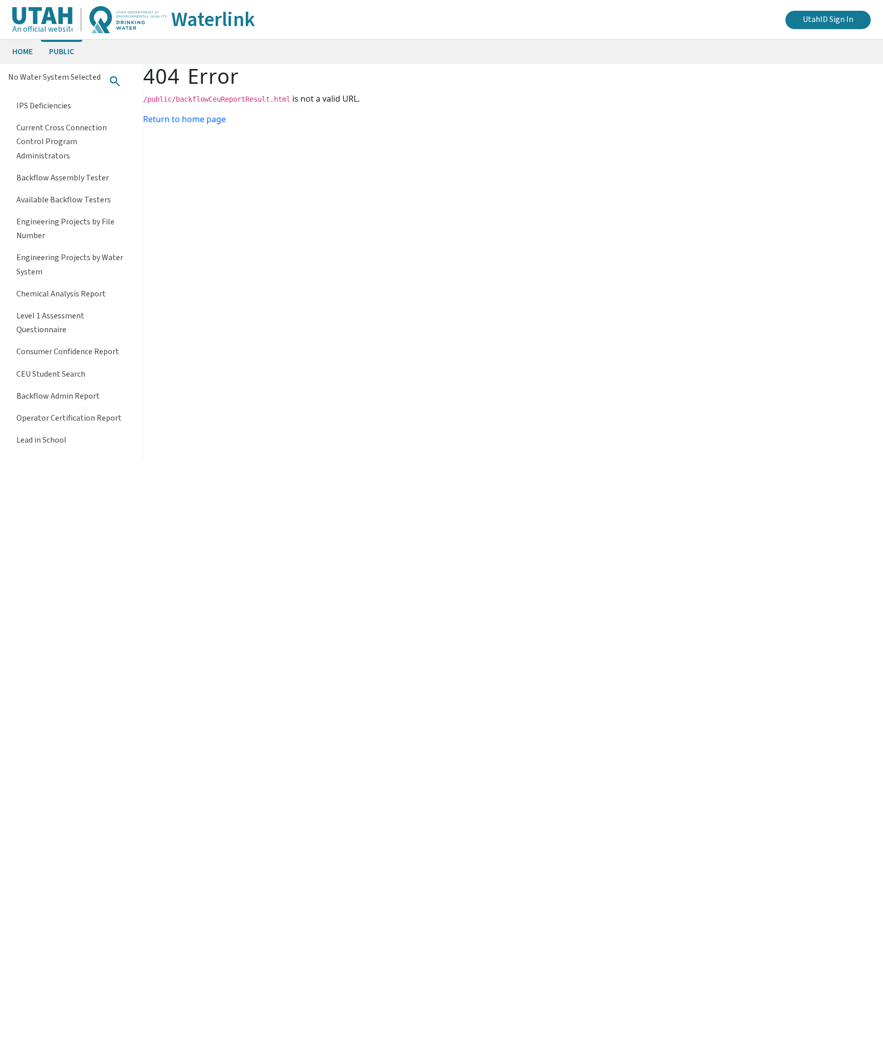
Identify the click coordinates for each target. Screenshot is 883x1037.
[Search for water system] (115, 81)
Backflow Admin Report (58, 396)
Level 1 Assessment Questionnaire (50, 322)
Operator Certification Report (69, 418)
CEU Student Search (50, 374)
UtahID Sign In (828, 19)
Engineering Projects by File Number (65, 228)
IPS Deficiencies (43, 105)
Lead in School (41, 440)
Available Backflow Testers (63, 199)
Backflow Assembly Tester (62, 177)
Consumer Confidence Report (67, 351)
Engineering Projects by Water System (69, 264)
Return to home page (184, 119)
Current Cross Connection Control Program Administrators (61, 141)
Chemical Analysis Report (61, 293)
